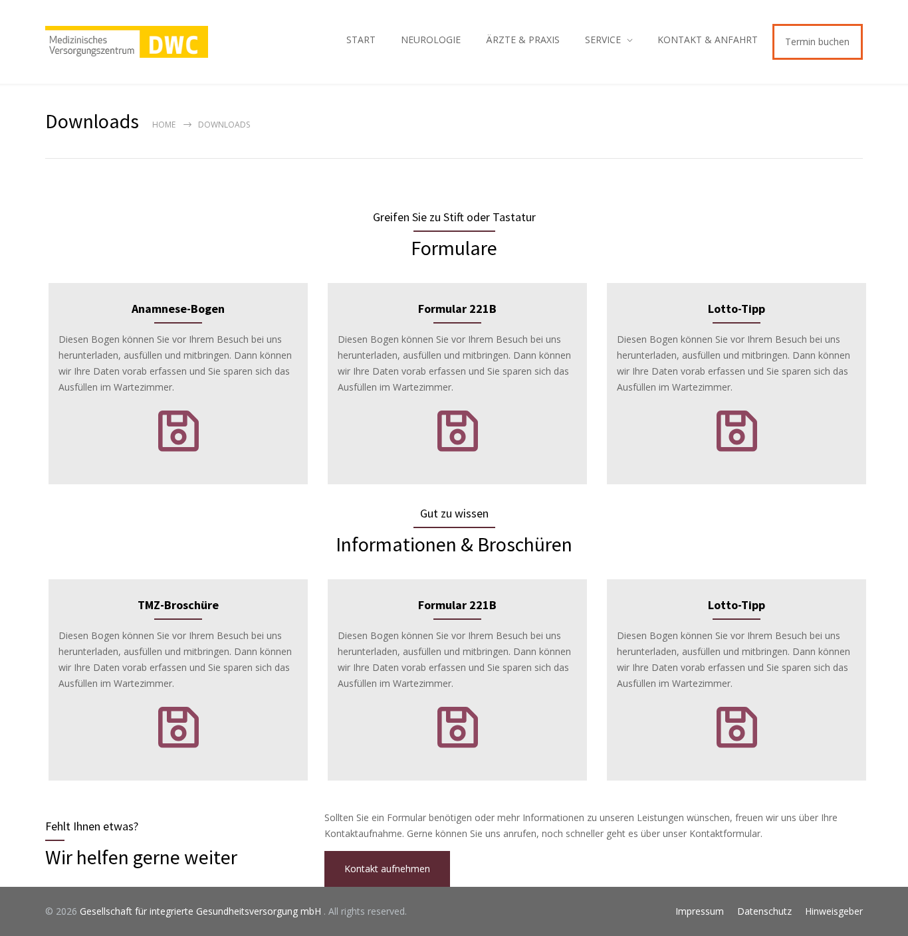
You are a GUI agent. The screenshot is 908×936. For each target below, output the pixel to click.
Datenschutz (764, 911)
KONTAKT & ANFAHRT (707, 39)
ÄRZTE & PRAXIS (523, 39)
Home (163, 124)
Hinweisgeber (834, 911)
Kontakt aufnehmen (387, 868)
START (361, 39)
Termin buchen (817, 41)
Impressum (699, 911)
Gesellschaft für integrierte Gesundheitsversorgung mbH (202, 911)
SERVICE (603, 39)
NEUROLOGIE (431, 39)
